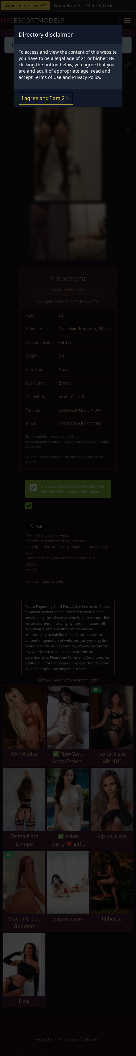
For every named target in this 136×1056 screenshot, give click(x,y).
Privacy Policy (86, 77)
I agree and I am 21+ (46, 98)
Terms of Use (47, 77)
